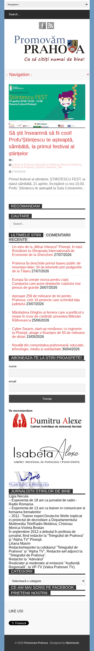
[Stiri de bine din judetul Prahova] (49, 60)
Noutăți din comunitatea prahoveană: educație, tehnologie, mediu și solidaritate (48, 347)
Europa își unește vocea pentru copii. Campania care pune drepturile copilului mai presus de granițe (46, 283)
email (12, 381)
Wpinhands (72, 642)
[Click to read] (47, 106)
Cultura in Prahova (23, 164)
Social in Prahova (45, 167)
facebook (42, 25)
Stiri (60, 167)
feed (50, 25)
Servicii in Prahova (23, 167)
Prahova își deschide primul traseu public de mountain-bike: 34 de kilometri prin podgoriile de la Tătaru (47, 267)
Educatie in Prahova (47, 164)
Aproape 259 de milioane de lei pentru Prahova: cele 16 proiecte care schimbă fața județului (46, 300)
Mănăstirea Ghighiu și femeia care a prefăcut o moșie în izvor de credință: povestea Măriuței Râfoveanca (48, 316)
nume (13, 366)
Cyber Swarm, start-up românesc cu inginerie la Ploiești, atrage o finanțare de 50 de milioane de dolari (48, 332)
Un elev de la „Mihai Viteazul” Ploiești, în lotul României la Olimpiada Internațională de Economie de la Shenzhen (47, 251)
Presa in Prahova (71, 164)
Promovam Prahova (36, 642)
